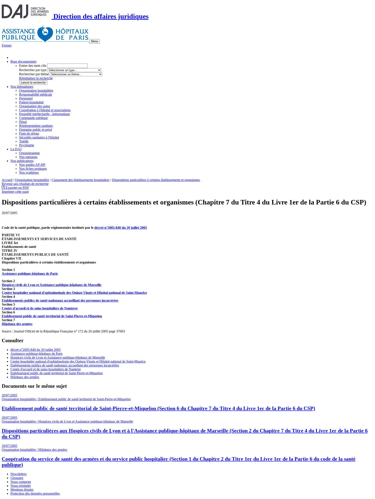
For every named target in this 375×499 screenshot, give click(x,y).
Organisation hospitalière (36, 90)
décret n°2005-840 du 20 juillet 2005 (120, 227)
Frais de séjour (29, 133)
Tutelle (23, 141)
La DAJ (15, 149)
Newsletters (18, 474)
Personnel (26, 98)
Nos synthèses (29, 172)
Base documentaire (23, 61)
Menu (94, 41)
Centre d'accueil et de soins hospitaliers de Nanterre (45, 369)
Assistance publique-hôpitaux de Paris (36, 353)
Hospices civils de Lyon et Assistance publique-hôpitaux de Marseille (57, 357)
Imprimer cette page (15, 191)
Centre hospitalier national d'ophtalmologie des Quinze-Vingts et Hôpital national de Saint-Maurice (78, 361)
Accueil (7, 180)
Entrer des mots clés (32, 65)
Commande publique (33, 118)
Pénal (23, 122)
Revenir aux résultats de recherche (25, 184)
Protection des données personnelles (35, 493)
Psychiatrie (26, 145)
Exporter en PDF (17, 188)
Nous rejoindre (20, 486)
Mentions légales (21, 489)
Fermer (7, 45)
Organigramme (29, 153)
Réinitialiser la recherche (36, 78)
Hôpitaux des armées (24, 377)
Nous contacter (20, 482)
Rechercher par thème (34, 74)
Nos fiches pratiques (33, 168)
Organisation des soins (34, 106)
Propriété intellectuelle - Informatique (44, 114)
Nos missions (28, 157)
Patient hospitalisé (31, 102)
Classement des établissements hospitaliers (80, 180)
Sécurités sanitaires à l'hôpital (39, 137)
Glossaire (16, 478)
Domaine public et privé (35, 129)
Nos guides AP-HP (32, 165)
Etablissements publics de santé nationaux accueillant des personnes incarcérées (64, 365)
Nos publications (21, 161)
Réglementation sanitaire (36, 126)
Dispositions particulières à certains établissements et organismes (156, 180)
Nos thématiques (21, 86)
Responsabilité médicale (35, 94)
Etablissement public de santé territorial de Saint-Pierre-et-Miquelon (56, 373)
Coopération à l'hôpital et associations (45, 110)
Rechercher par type (33, 70)
